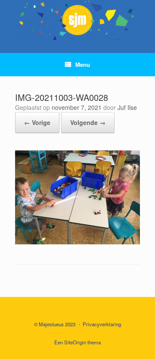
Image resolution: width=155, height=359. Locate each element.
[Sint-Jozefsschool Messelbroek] (77, 20)
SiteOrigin (75, 342)
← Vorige (37, 122)
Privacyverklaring (102, 324)
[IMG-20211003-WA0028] (77, 241)
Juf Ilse (127, 107)
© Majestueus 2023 (54, 324)
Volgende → (87, 122)
